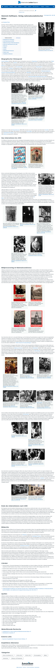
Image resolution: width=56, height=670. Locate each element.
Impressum (24, 667)
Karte (15, 6)
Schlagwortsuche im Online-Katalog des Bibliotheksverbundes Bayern (16, 631)
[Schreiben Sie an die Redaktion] (54, 15)
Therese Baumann (15, 129)
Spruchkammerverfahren (9, 132)
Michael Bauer (26, 414)
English (42, 6)
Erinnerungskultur (37, 655)
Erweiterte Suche (21, 12)
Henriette (47, 129)
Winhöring (24, 534)
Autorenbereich (19, 667)
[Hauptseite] (2, 6)
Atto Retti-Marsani (31, 439)
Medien (19, 6)
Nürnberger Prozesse (36, 536)
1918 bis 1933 (19, 655)
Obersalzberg (37, 350)
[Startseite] (28, 2)
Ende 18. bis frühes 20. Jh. (8, 655)
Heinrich (15, 62)
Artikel (25, 6)
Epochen (6, 6)
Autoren (29, 6)
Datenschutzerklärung (30, 667)
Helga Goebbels (39, 402)
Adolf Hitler (29, 72)
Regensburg (34, 61)
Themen (11, 6)
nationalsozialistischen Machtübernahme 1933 (37, 76)
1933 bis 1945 (28, 655)
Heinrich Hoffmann (5, 61)
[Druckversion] (52, 15)
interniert (5, 134)
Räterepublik (38, 66)
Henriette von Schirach (24, 545)
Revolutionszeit (19, 66)
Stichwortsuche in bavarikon (8, 632)
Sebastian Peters (6, 22)
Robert (52, 61)
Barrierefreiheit (37, 667)
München (3, 65)
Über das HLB (35, 6)
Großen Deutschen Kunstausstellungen (23, 342)
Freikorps (11, 68)
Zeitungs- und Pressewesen (16, 658)
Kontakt (47, 6)
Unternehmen (5, 658)
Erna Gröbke (29, 131)
